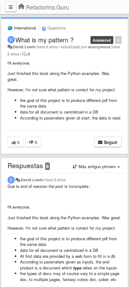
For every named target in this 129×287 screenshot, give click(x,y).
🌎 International (22, 28)
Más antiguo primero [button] (97, 166)
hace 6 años (54, 180)
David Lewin (24, 47)
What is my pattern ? (44, 39)
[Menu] (11, 7)
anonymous (99, 47)
